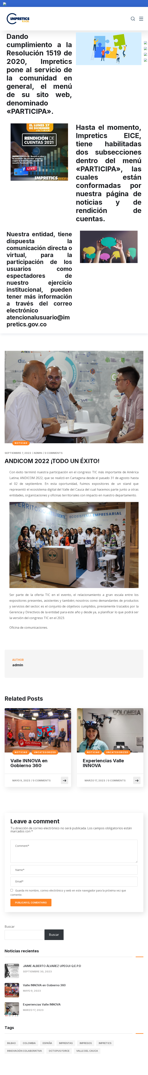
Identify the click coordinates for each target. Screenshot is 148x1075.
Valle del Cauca (87, 1050)
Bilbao (11, 1043)
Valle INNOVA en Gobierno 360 (29, 763)
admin (38, 452)
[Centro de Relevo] (145, 60)
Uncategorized (45, 752)
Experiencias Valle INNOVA (103, 763)
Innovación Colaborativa (24, 1050)
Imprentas (66, 1043)
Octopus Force (59, 1050)
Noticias (21, 443)
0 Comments (54, 452)
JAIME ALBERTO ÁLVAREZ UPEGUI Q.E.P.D (52, 966)
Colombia (29, 1043)
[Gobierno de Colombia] (4, 3)
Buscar (10, 926)
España (47, 1043)
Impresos (86, 1043)
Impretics (105, 1043)
